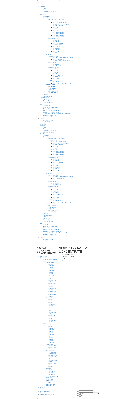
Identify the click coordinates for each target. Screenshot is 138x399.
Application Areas (47, 96)
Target (44, 10)
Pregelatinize (52, 62)
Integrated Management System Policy (53, 112)
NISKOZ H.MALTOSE (58, 26)
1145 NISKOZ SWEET (58, 32)
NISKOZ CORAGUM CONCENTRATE (62, 83)
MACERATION (53, 93)
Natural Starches (53, 56)
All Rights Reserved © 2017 (47, 394)
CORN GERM (52, 88)
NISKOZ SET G (56, 73)
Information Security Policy (49, 115)
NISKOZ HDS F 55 (57, 51)
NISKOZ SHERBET (57, 45)
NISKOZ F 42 (56, 42)
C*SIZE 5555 (56, 69)
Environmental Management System (52, 110)
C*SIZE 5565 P (56, 72)
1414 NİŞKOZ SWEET (58, 34)
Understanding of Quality (49, 11)
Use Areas (45, 94)
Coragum (51, 80)
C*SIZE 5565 (56, 70)
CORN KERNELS (53, 91)
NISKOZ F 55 (56, 40)
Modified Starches (54, 67)
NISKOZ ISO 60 (57, 46)
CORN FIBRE (52, 86)
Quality (41, 104)
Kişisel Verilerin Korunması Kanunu (52, 117)
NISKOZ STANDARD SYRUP (60, 22)
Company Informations (45, 391)
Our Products (46, 16)
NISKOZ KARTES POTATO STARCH (62, 61)
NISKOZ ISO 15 (57, 48)
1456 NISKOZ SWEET (58, 35)
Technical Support (47, 101)
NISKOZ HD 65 (56, 50)
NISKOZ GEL (56, 64)
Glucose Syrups (53, 21)
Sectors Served (47, 99)
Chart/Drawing (46, 121)
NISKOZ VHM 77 (57, 27)
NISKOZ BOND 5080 (58, 75)
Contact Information (48, 120)
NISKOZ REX (56, 30)
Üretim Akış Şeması (48, 102)
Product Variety (47, 18)
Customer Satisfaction (48, 109)
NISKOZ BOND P (57, 77)
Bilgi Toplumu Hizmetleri (49, 13)
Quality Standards (47, 105)
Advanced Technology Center (50, 107)
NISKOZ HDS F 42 (57, 53)
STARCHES (49, 54)
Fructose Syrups (53, 38)
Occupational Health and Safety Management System (56, 113)
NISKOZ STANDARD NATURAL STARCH (63, 57)
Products (42, 14)
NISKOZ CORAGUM (58, 81)
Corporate (42, 6)
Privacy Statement (44, 393)
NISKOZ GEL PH (57, 65)
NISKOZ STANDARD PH (59, 59)
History (45, 8)
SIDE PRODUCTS (50, 85)
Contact (42, 118)
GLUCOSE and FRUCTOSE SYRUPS (55, 19)
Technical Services (44, 97)
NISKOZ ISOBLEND (58, 43)
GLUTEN (51, 89)
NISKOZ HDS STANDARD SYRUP (61, 24)
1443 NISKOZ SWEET (58, 37)
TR (40, 2)
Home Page (43, 5)
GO (80, 395)
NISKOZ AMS (56, 78)
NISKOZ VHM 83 (57, 29)
